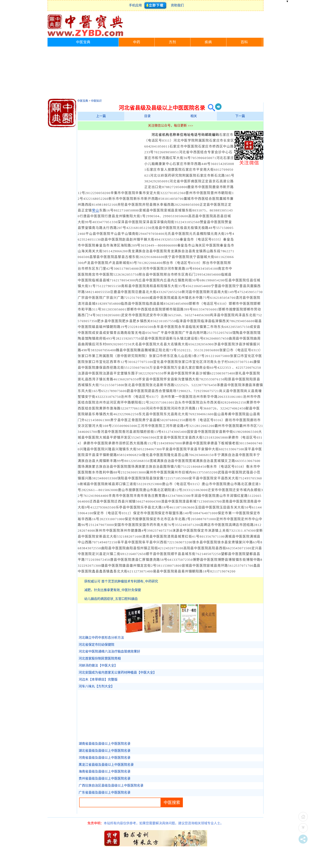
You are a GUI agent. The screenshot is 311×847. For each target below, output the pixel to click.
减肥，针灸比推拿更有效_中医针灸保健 (112, 590)
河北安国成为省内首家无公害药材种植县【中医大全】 (117, 672)
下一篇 (240, 116)
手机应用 (136, 5)
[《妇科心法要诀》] (170, 631)
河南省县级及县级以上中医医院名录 (104, 757)
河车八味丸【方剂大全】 (96, 686)
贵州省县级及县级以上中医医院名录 (104, 778)
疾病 (208, 42)
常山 (95, 210)
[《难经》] (189, 631)
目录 (147, 116)
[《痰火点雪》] (208, 631)
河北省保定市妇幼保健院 (96, 644)
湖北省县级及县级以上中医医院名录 (104, 750)
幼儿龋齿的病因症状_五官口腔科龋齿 (111, 599)
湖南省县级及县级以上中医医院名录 (104, 743)
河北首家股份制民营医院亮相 (100, 658)
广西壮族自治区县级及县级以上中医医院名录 (111, 785)
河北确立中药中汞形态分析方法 (101, 637)
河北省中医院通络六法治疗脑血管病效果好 (109, 651)
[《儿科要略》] (133, 631)
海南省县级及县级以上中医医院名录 (104, 771)
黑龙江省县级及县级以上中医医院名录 (106, 765)
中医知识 (96, 100)
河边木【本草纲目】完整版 (98, 679)
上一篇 (101, 116)
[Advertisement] (155, 73)
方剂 (172, 42)
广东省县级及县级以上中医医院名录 (104, 792)
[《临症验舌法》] (152, 631)
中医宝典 (83, 42)
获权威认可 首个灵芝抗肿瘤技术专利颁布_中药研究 (121, 581)
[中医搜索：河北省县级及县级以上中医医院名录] (210, 108)
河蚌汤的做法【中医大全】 (98, 665)
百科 (244, 42)
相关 (193, 116)
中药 (136, 42)
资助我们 (177, 5)
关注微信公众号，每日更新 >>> (170, 125)
